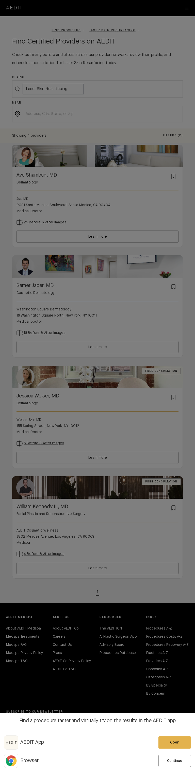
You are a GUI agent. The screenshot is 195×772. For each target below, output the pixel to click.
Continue (174, 761)
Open (174, 742)
